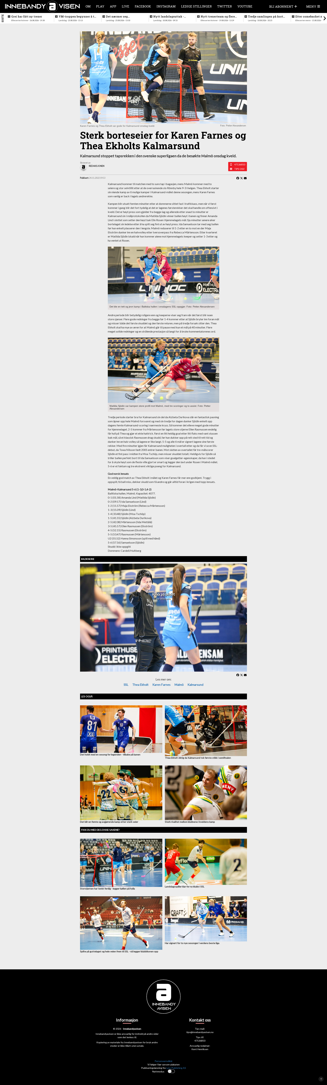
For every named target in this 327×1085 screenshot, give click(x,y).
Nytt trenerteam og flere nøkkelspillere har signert (219, 16)
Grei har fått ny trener (26, 16)
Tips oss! (239, 169)
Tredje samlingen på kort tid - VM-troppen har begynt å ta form (265, 16)
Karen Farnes (161, 684)
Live (125, 6)
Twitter (224, 6)
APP (113, 6)
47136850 (239, 164)
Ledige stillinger (196, 6)
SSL (126, 684)
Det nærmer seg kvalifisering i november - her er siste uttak (124, 16)
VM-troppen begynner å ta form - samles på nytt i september (77, 16)
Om (88, 6)
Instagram (166, 6)
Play (100, 6)
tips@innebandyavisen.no (200, 1032)
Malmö (179, 684)
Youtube (244, 6)
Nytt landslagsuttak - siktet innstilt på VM (168, 16)
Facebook (143, 6)
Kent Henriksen (199, 1049)
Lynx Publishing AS (176, 1067)
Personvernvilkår (164, 1061)
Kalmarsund (195, 684)
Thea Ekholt (140, 684)
